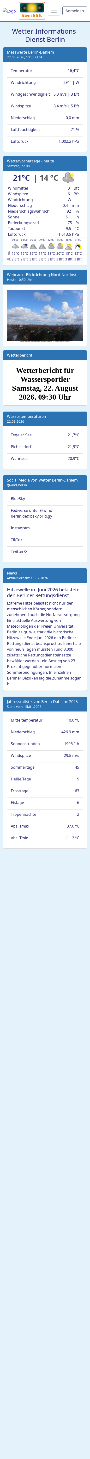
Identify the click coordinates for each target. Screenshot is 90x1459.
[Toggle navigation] (53, 11)
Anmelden (75, 10)
